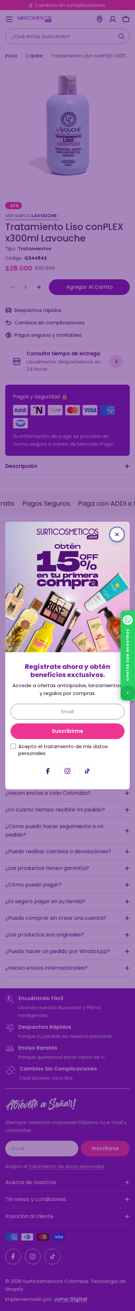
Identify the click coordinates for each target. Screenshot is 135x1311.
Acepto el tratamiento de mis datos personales (63, 750)
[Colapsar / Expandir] (128, 693)
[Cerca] (117, 534)
